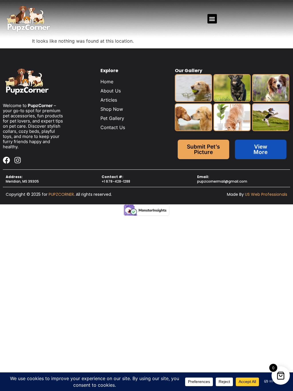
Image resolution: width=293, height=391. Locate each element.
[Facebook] (6, 160)
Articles (108, 100)
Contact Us (112, 127)
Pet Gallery (112, 118)
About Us (110, 91)
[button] (212, 18)
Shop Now (111, 109)
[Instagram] (17, 160)
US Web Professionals (266, 194)
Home (106, 81)
